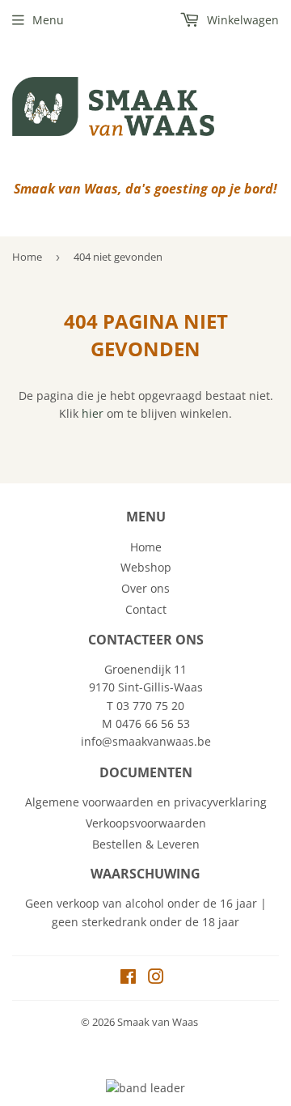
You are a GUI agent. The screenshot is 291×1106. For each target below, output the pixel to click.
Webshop (145, 567)
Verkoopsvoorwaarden (146, 823)
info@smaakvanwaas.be (146, 741)
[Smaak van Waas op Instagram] (156, 978)
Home (27, 256)
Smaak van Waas (157, 1022)
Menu (48, 20)
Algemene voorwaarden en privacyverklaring (146, 802)
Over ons (145, 588)
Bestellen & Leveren (146, 844)
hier (92, 413)
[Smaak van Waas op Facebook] (128, 978)
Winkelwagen (241, 20)
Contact (146, 609)
